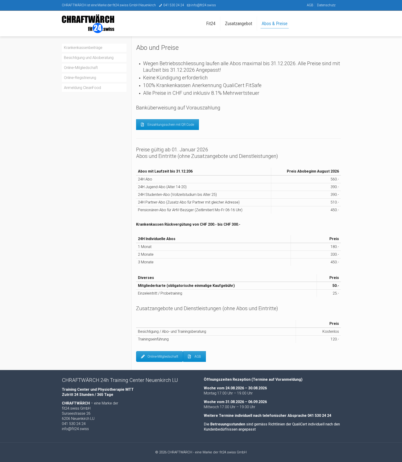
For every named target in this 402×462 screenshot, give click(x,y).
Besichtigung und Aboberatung (89, 57)
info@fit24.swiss (203, 5)
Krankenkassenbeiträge (83, 47)
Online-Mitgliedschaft (162, 356)
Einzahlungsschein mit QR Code (170, 124)
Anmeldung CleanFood (82, 87)
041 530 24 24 (173, 5)
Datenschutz (326, 5)
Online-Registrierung (80, 77)
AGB (310, 5)
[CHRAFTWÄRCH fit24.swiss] (91, 23)
